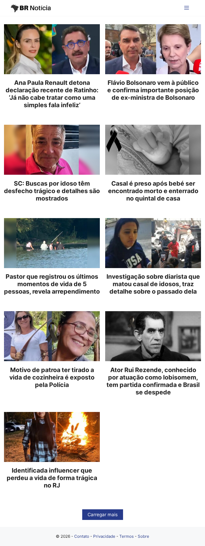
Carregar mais (103, 514)
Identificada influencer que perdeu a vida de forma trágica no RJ (52, 478)
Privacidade (104, 536)
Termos (126, 536)
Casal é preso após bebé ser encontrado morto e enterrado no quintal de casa (153, 191)
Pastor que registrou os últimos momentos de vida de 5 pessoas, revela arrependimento (52, 284)
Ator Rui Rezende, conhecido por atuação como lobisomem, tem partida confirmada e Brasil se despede (153, 381)
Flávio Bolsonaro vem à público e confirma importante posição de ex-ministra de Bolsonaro (153, 90)
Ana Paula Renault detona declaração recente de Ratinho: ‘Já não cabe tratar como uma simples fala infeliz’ (52, 94)
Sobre (143, 536)
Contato (81, 536)
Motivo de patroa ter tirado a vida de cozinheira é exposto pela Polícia (51, 377)
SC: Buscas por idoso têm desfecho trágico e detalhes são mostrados (52, 191)
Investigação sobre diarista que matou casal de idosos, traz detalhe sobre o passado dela (153, 284)
